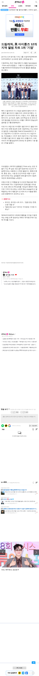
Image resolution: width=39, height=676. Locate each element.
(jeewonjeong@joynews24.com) (15, 262)
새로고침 (15, 334)
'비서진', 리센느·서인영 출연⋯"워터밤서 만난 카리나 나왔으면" (20, 341)
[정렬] (36, 482)
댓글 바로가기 (33, 662)
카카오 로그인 (6, 425)
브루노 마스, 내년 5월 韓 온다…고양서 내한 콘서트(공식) (19, 281)
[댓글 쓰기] (26, 52)
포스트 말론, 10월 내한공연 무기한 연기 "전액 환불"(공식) (19, 284)
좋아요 (16, 275)
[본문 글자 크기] (35, 52)
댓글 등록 (34, 425)
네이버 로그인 (2, 425)
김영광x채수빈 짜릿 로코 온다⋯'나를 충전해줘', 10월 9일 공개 (20, 347)
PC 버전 (19, 668)
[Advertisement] (19, 155)
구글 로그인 (9, 425)
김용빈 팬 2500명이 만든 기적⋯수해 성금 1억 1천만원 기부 (19, 339)
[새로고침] (33, 482)
